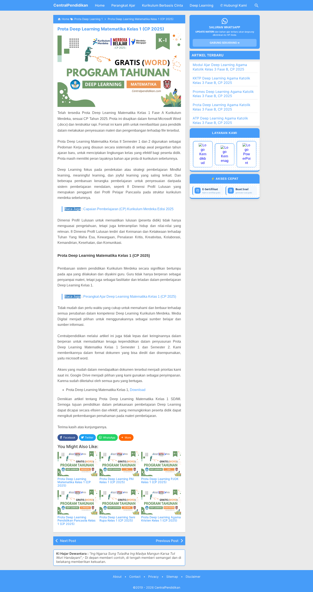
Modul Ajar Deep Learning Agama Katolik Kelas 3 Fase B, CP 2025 (220, 67)
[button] (126, 437)
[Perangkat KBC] (225, 154)
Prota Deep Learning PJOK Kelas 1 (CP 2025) (159, 480)
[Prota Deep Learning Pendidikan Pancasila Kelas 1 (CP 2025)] (77, 502)
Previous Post (167, 541)
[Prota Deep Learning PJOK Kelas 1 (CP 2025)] (161, 463)
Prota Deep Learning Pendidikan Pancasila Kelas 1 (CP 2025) (76, 520)
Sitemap (172, 576)
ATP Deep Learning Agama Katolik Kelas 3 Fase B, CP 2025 (220, 120)
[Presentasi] (246, 154)
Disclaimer (193, 576)
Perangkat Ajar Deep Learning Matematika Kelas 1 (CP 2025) (129, 296)
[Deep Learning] (203, 154)
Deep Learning (201, 5)
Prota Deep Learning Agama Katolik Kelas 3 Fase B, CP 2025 (221, 107)
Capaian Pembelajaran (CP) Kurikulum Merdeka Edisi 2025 (128, 209)
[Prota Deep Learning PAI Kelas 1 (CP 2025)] (119, 463)
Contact (135, 576)
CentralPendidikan (70, 5)
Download (137, 390)
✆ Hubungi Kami (233, 5)
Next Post (68, 541)
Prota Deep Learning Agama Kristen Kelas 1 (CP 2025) (161, 518)
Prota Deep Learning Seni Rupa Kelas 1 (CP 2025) (117, 518)
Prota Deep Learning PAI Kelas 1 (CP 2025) (116, 480)
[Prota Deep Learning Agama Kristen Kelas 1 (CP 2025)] (161, 502)
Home (100, 5)
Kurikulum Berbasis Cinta (162, 5)
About (117, 576)
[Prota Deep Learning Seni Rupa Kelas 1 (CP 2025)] (119, 502)
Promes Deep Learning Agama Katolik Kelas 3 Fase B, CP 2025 (223, 93)
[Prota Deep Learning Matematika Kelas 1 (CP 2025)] (77, 463)
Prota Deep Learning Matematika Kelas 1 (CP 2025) (110, 29)
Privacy (153, 576)
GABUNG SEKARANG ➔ (225, 42)
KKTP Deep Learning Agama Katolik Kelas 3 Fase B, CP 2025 (221, 80)
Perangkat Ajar (123, 5)
